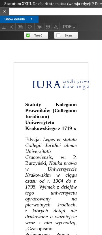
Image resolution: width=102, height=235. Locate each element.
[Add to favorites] (30, 26)
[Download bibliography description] (39, 27)
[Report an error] (56, 26)
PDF (67, 27)
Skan (68, 35)
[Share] (12, 26)
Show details (15, 19)
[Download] (4, 26)
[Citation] (48, 26)
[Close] (4, 11)
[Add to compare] (20, 26)
